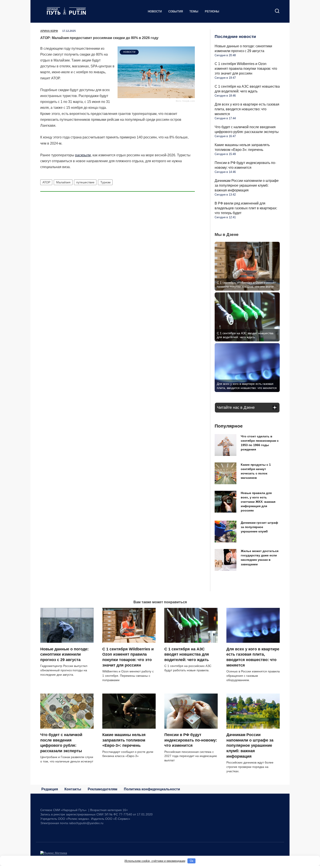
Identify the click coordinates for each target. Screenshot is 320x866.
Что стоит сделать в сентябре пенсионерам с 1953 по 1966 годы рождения (260, 443)
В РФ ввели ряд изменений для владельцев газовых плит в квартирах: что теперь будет (246, 208)
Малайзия (63, 182)
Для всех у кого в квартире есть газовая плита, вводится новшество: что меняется (247, 109)
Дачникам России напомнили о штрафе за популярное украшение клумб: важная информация (247, 185)
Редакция (49, 789)
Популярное (229, 425)
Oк (191, 861)
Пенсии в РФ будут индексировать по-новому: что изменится (190, 740)
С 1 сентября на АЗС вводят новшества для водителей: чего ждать (186, 654)
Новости (155, 11)
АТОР (46, 182)
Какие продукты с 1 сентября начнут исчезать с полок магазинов (256, 471)
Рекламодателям (102, 789)
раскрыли (83, 155)
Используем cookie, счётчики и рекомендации (155, 861)
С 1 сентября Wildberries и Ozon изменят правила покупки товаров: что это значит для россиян (246, 68)
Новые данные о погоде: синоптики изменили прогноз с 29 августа (64, 654)
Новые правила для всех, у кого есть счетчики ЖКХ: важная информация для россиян (258, 501)
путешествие (85, 182)
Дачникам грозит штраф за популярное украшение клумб (259, 527)
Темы (193, 11)
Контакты (72, 789)
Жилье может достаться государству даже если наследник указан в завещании (259, 557)
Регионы (212, 11)
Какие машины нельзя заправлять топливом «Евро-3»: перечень (124, 740)
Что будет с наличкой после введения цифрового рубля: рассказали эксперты (61, 743)
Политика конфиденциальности (152, 789)
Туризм (105, 182)
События (175, 11)
